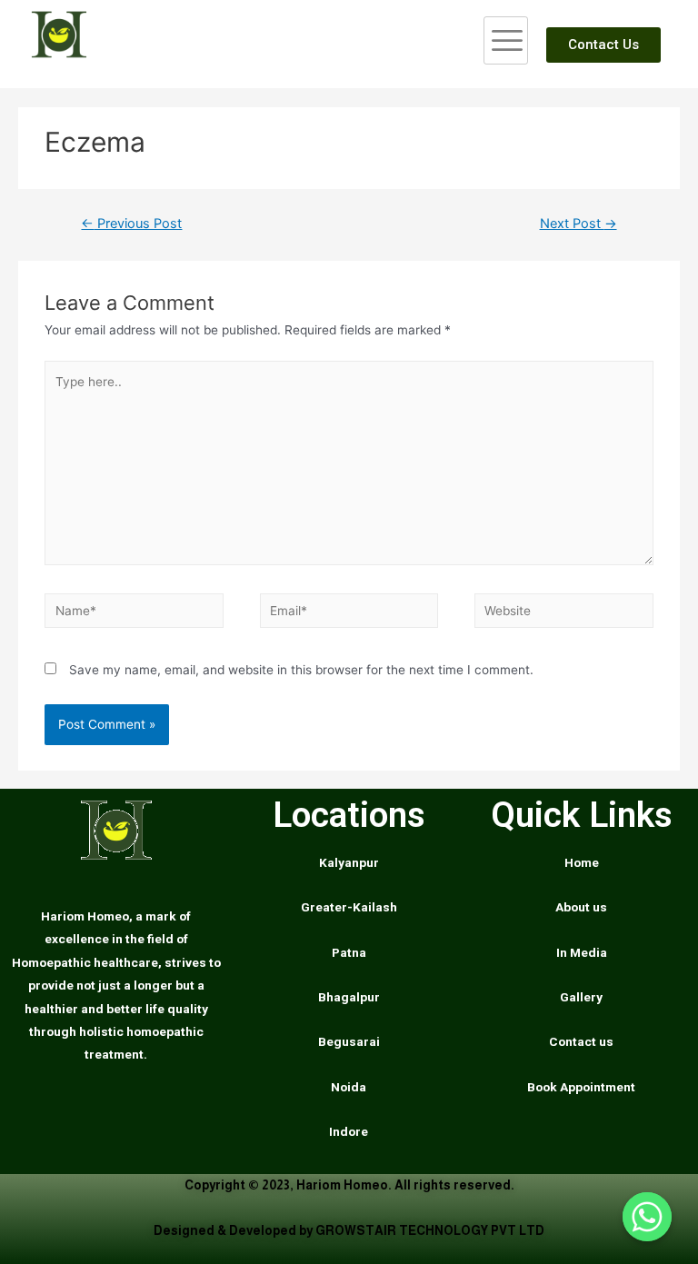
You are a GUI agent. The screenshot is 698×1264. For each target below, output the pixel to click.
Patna (349, 952)
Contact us (581, 1041)
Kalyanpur (349, 862)
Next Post (578, 223)
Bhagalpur (349, 997)
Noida (348, 1087)
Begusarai (349, 1041)
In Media (581, 952)
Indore (348, 1131)
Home (581, 862)
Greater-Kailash (349, 907)
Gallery (581, 997)
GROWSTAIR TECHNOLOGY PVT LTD (429, 1231)
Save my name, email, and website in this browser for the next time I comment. (301, 669)
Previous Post (131, 223)
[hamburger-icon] (506, 40)
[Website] (563, 614)
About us (581, 907)
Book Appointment (581, 1087)
